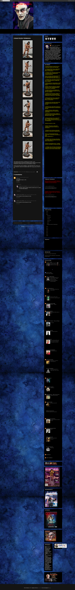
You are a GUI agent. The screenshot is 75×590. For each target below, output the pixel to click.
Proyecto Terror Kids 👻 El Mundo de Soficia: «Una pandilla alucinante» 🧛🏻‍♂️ (54, 264)
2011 (47, 232)
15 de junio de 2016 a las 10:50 (31, 194)
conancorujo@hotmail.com (49, 186)
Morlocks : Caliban (53, 304)
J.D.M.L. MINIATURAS (50, 276)
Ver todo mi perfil (48, 61)
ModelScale (48, 454)
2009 (47, 235)
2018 (47, 211)
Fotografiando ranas (53, 350)
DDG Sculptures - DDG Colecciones (52, 394)
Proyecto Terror (49, 262)
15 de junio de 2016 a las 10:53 (34, 186)
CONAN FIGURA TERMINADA (52, 224)
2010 (47, 234)
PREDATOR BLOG (49, 437)
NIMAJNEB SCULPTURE (50, 303)
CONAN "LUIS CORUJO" (23, 186)
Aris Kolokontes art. (50, 288)
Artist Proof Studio (49, 359)
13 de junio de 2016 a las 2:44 (23, 177)
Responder (18, 182)
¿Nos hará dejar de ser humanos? (51, 411)
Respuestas (19, 184)
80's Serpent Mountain (54, 331)
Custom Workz (49, 339)
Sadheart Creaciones (50, 410)
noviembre (49, 217)
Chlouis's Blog (49, 272)
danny (17, 177)
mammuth (39, 587)
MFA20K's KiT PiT (49, 330)
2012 (47, 231)
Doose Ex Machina (49, 446)
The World (52, 322)
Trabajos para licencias (54, 395)
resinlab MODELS (49, 311)
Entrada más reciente (18, 222)
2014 (47, 228)
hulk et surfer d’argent (49, 273)
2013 (47, 229)
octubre (48, 218)
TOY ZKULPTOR (49, 402)
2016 (47, 214)
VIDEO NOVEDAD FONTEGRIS (50, 253)
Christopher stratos (49, 386)
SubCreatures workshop (50, 418)
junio (48, 223)
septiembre (49, 220)
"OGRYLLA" (52, 387)
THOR (51, 429)
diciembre (49, 215)
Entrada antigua (38, 222)
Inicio (29, 222)
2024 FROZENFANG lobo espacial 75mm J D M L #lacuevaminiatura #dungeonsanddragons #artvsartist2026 (54, 279)
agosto (48, 221)
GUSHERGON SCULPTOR (51, 428)
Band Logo (52, 447)
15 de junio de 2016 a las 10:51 (31, 200)
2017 (47, 212)
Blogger (49, 587)
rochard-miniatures (49, 368)
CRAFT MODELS (49, 457)
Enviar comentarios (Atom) (30, 226)
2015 (47, 226)
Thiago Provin (48, 378)
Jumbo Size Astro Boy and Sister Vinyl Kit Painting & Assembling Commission (54, 341)
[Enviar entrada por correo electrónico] (37, 171)
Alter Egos (48, 295)
